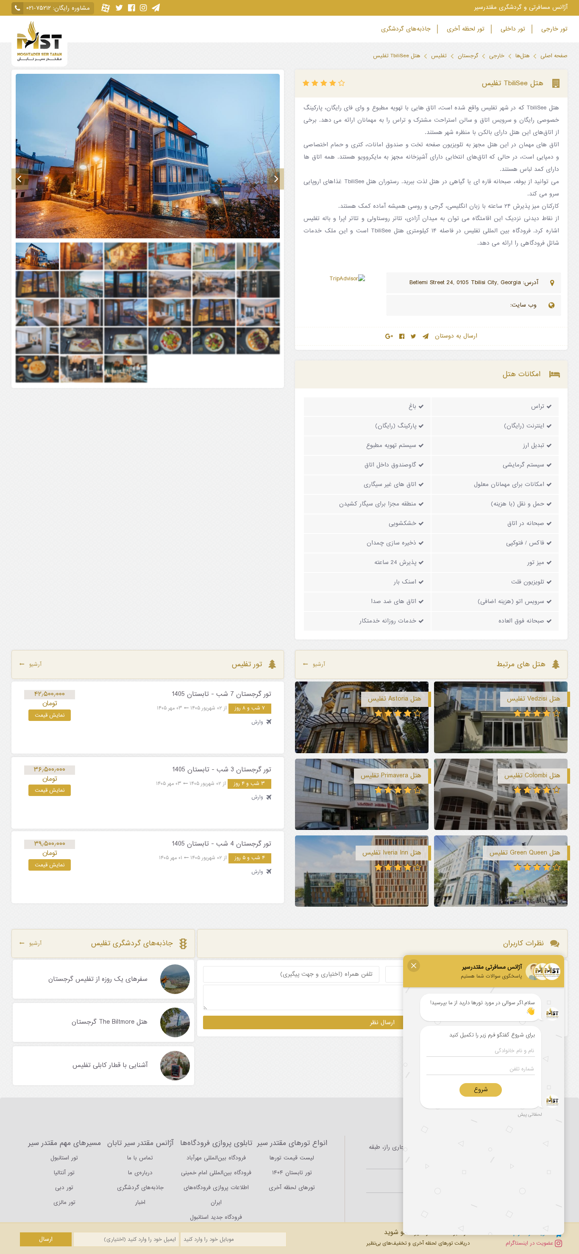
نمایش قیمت (49, 715)
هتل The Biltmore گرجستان (110, 1022)
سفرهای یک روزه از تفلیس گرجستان (98, 979)
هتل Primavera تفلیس (391, 776)
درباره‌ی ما (140, 1172)
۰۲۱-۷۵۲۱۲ (38, 8)
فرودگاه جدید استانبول (216, 1217)
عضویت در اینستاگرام (530, 1243)
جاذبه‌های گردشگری (405, 29)
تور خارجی (553, 29)
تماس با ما (140, 1157)
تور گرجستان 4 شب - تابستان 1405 (221, 844)
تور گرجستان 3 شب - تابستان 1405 (221, 770)
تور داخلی (511, 29)
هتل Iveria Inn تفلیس (391, 853)
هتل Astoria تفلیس (394, 699)
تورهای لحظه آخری (292, 1187)
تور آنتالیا (64, 1172)
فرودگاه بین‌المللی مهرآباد (216, 1157)
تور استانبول (64, 1157)
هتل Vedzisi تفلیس (533, 699)
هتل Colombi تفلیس (532, 776)
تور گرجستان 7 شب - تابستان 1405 (221, 694)
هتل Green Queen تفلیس (525, 853)
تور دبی (64, 1187)
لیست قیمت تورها (292, 1157)
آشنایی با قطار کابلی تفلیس (110, 1065)
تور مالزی (64, 1202)
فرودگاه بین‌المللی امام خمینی (216, 1172)
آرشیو (319, 664)
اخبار (140, 1202)
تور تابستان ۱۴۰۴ (292, 1172)
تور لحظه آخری (464, 29)
